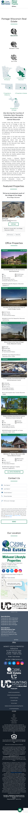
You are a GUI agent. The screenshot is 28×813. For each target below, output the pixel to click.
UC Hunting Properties (14, 712)
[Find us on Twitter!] (12, 576)
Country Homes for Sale (7, 635)
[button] (14, 527)
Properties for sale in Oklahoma (9, 625)
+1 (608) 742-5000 (17, 658)
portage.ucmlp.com (13, 573)
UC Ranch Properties (14, 701)
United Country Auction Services (14, 699)
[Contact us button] (20, 810)
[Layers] (2, 590)
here (11, 522)
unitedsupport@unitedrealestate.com (11, 760)
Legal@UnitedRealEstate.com (16, 776)
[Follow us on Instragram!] (22, 667)
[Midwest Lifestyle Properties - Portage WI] (14, 593)
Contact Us (14, 723)
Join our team (14, 707)
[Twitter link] (14, 667)
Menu (14, 6)
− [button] (2, 587)
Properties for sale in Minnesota (9, 622)
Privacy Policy (18, 520)
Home (14, 718)
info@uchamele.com (12, 571)
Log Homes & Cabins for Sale (8, 637)
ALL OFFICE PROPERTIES (14, 477)
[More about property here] (14, 273)
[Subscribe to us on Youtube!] (16, 576)
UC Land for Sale (14, 704)
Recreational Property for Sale (9, 638)
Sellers (14, 720)
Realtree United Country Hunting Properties (14, 710)
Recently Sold (14, 726)
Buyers (14, 719)
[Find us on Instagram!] (20, 576)
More (16, 644)
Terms (26, 604)
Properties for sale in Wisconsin (9, 624)
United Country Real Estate (14, 696)
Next (17, 240)
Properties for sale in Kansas (8, 627)
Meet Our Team (14, 722)
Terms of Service (9, 520)
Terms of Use (14, 725)
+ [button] (2, 585)
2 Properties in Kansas (21, 93)
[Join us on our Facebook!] (3, 576)
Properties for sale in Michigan (9, 628)
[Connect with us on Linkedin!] (7, 576)
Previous (10, 240)
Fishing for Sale (5, 640)
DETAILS (13, 229)
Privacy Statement (14, 724)
